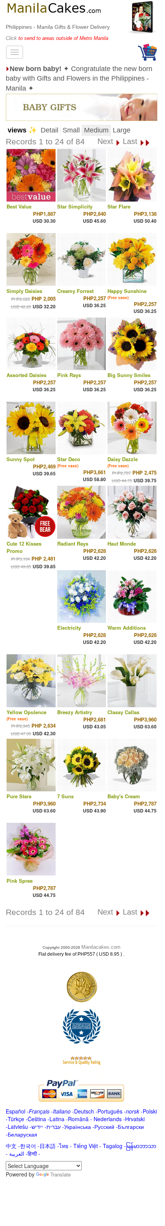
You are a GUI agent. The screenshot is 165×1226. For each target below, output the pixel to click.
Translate (60, 1174)
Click (12, 38)
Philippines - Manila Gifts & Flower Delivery (58, 27)
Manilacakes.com (100, 947)
